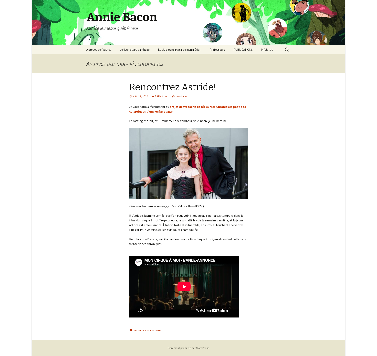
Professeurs (217, 49)
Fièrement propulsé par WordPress (188, 348)
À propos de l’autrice (98, 49)
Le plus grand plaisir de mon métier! (179, 49)
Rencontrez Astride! (172, 87)
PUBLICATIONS (243, 49)
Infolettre (267, 49)
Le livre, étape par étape (135, 49)
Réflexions (161, 96)
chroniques (181, 96)
